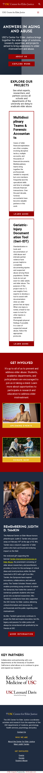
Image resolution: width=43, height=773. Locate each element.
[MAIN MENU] (38, 12)
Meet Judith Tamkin (21, 744)
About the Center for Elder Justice (21, 742)
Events (21, 755)
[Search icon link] (39, 4)
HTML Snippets (12, 772)
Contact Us (21, 732)
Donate (21, 758)
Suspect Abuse (21, 761)
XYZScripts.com (31, 772)
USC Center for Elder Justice (13, 12)
